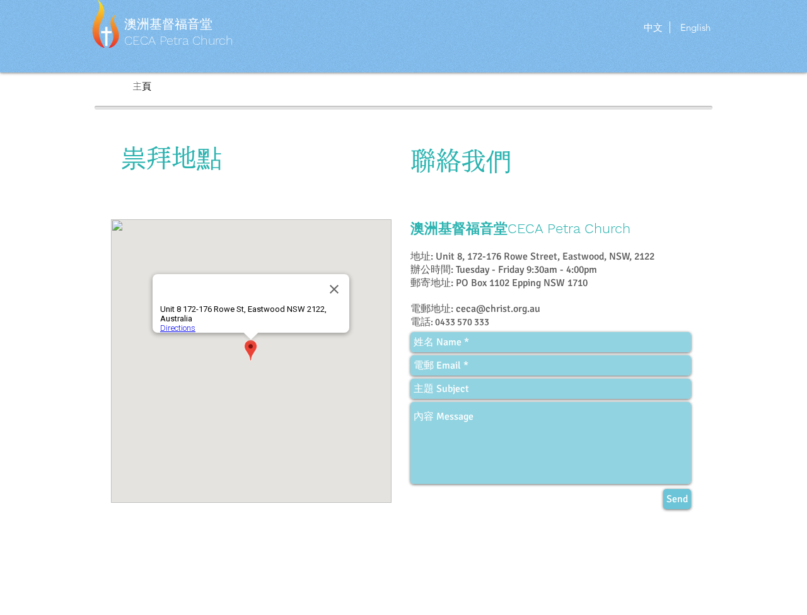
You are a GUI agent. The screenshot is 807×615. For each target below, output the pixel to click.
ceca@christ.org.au (498, 308)
